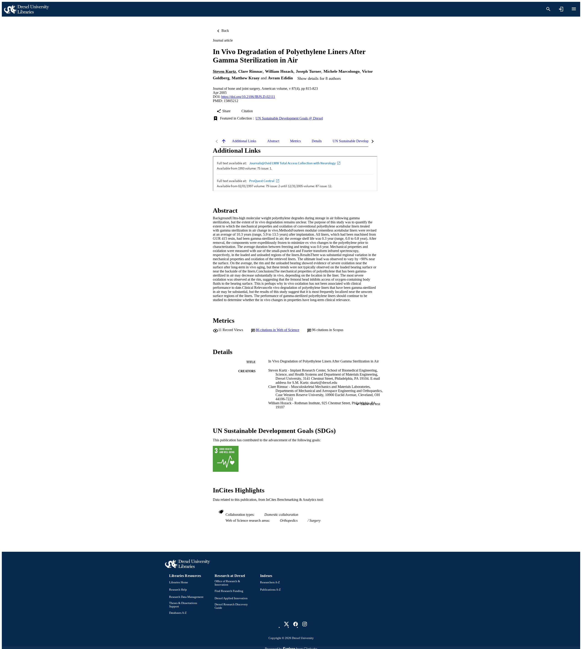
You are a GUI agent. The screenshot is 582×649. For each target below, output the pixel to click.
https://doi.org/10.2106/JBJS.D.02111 (248, 97)
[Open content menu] (573, 8)
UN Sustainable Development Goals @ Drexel (289, 118)
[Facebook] (295, 624)
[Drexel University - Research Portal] (26, 9)
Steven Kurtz (224, 71)
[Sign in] (561, 9)
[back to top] (223, 141)
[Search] (548, 9)
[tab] (244, 141)
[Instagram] (304, 624)
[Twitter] (286, 624)
